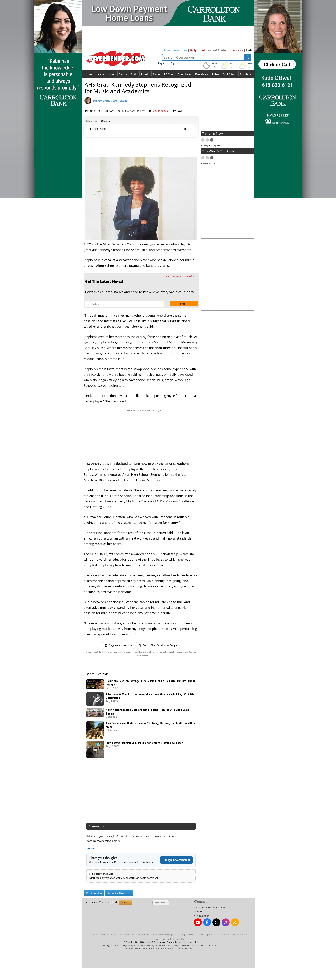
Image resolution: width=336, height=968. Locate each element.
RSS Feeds (202, 934)
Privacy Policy (223, 934)
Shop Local (184, 74)
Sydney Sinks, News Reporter (110, 100)
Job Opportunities (127, 934)
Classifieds (201, 74)
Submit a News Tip (119, 893)
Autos (215, 74)
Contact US (178, 934)
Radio (249, 50)
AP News (169, 74)
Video (101, 74)
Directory (245, 74)
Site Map (190, 934)
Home (90, 74)
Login (156, 902)
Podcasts (237, 50)
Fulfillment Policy (239, 934)
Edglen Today (178, 939)
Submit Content (218, 50)
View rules (90, 848)
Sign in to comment (178, 860)
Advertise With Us (108, 934)
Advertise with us (175, 50)
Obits (134, 74)
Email (163, 902)
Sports (123, 74)
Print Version (94, 893)
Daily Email (197, 50)
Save (179, 111)
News (111, 74)
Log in (161, 63)
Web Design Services (161, 934)
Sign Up (175, 63)
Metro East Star (163, 939)
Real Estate (229, 74)
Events (145, 74)
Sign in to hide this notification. (180, 275)
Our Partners (143, 934)
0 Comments (160, 110)
